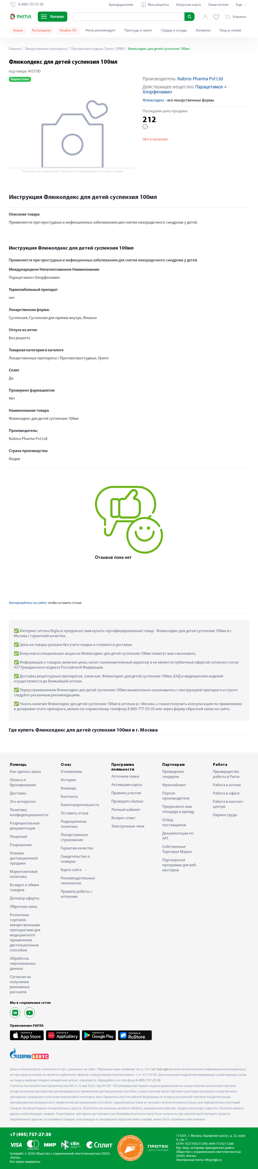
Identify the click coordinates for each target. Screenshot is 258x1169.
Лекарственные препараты (45, 49)
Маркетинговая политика (24, 874)
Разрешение (21, 845)
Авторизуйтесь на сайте (27, 603)
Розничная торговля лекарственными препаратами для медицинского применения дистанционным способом (25, 932)
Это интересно (23, 802)
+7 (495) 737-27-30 (30, 1134)
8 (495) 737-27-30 (148, 1080)
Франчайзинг (174, 785)
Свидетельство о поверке (75, 859)
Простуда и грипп (138, 30)
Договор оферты (24, 899)
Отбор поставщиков (174, 822)
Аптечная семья (125, 777)
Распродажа (41, 30)
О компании (71, 772)
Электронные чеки (127, 826)
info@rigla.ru (213, 1160)
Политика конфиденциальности (27, 812)
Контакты (69, 797)
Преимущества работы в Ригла (226, 774)
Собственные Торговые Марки (177, 849)
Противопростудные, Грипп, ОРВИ (97, 49)
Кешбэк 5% (68, 30)
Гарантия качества (77, 848)
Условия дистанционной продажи (24, 858)
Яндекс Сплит (20, 79)
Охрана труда (225, 815)
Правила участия (126, 793)
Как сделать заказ (25, 772)
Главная (15, 49)
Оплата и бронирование (23, 782)
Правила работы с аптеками (76, 894)
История (68, 780)
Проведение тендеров (173, 774)
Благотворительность (78, 805)
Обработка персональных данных (23, 964)
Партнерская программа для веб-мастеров (179, 865)
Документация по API (178, 836)
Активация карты (126, 785)
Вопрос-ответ (123, 818)
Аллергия (203, 30)
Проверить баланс (127, 802)
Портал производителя (175, 796)
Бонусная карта (188, 5)
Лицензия (18, 837)
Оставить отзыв (74, 813)
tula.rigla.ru (164, 1069)
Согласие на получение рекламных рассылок (20, 984)
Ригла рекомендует (100, 30)
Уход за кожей (230, 30)
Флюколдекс (154, 100)
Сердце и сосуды (174, 30)
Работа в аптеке (227, 785)
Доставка (18, 794)
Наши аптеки (218, 5)
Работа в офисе (226, 794)
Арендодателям (121, 5)
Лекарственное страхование (74, 837)
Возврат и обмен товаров (24, 887)
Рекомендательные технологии (78, 880)
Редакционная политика (73, 824)
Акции (18, 30)
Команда (68, 788)
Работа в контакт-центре (228, 804)
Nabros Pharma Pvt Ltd (200, 79)
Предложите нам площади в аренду (178, 809)
